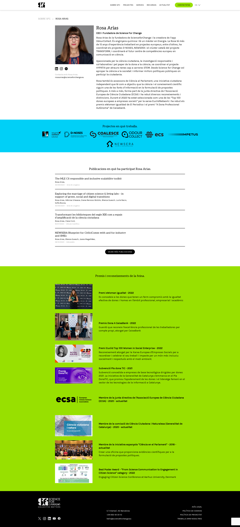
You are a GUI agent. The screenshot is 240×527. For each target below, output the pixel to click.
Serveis (140, 5)
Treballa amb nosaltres (189, 518)
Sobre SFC (44, 18)
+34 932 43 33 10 (114, 514)
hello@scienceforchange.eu (119, 518)
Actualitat (164, 5)
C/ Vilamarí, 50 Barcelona (118, 511)
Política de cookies (192, 511)
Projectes (128, 5)
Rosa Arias (62, 18)
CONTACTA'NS (184, 5)
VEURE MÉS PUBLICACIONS (120, 252)
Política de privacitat (191, 514)
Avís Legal (197, 507)
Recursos (151, 5)
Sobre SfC (115, 5)
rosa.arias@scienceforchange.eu (69, 77)
